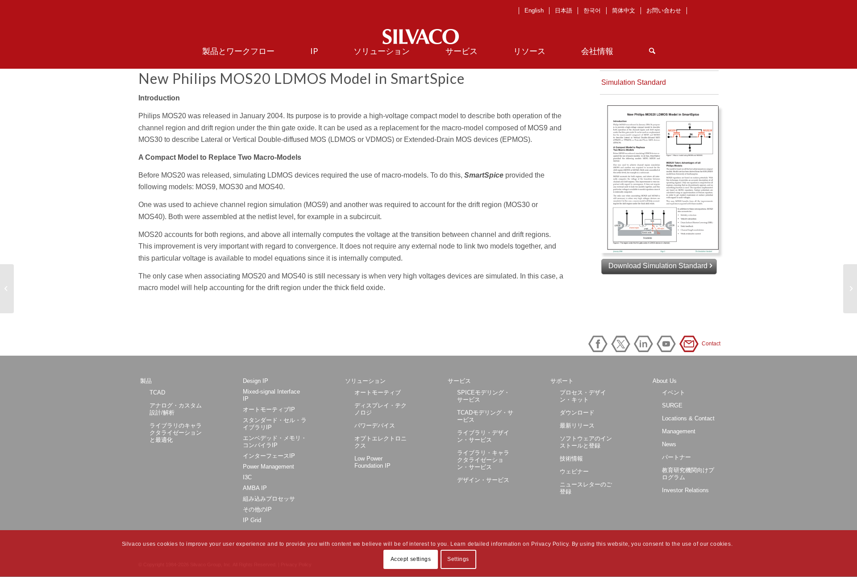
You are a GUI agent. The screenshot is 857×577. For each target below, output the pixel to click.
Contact (690, 344)
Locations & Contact (688, 418)
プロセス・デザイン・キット (583, 396)
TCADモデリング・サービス (485, 416)
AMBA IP (255, 488)
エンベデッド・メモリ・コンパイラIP (275, 441)
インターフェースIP (269, 455)
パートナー (676, 457)
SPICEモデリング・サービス (483, 396)
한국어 (592, 10)
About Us (665, 381)
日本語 (563, 10)
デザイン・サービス (483, 480)
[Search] (652, 51)
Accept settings (411, 559)
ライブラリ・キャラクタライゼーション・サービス (483, 459)
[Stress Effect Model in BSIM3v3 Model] (850, 288)
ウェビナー (574, 471)
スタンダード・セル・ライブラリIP (275, 424)
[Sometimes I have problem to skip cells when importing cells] (7, 288)
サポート (562, 381)
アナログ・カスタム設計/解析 (176, 409)
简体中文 (623, 10)
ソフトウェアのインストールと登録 (586, 442)
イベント (673, 392)
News (669, 444)
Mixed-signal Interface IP (271, 395)
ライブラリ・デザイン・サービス (483, 436)
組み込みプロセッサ (269, 498)
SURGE (672, 405)
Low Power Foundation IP (372, 462)
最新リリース (577, 425)
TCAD (157, 392)
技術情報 (571, 458)
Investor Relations (685, 490)
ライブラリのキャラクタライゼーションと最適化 (176, 432)
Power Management (268, 466)
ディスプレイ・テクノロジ (380, 409)
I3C (247, 477)
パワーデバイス (374, 425)
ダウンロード (577, 412)
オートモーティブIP (269, 409)
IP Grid (252, 520)
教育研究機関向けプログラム (688, 474)
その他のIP (257, 509)
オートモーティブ (377, 392)
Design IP (255, 381)
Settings (458, 559)
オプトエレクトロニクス (380, 442)
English (534, 10)
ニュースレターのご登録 (586, 488)
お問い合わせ (663, 10)
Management (678, 431)
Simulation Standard (633, 82)
